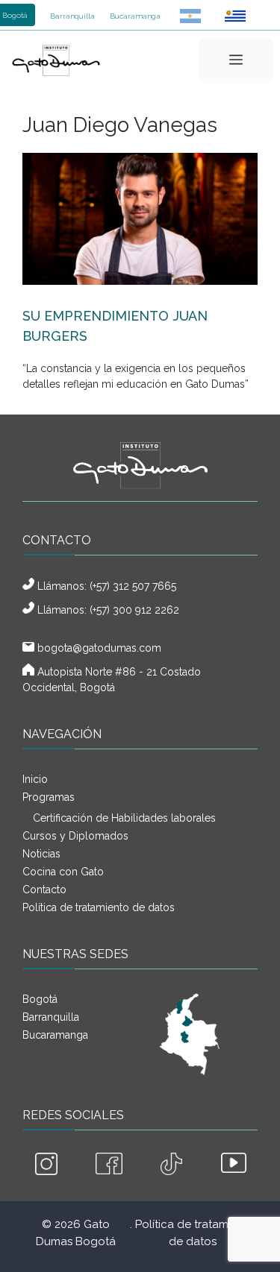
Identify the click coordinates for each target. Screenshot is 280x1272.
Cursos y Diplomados (75, 836)
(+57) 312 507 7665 (133, 586)
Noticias (41, 854)
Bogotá (39, 999)
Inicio (35, 779)
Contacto (44, 889)
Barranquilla (72, 16)
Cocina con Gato (63, 872)
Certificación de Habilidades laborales (124, 818)
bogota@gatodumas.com (99, 648)
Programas (48, 797)
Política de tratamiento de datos (98, 907)
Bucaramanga (135, 16)
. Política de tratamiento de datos (192, 1233)
